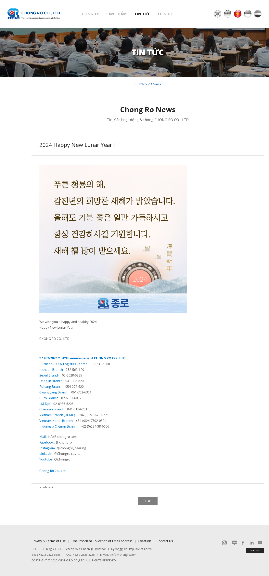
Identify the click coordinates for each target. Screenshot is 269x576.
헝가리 (258, 14)
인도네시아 (247, 14)
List (148, 501)
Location (144, 541)
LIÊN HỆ (165, 14)
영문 (227, 14)
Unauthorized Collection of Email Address (102, 541)
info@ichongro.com (123, 554)
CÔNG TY (90, 14)
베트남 (237, 14)
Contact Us (165, 541)
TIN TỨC (142, 14)
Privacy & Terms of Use (49, 541)
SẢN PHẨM (116, 14)
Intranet (254, 550)
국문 (217, 14)
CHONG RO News (148, 84)
